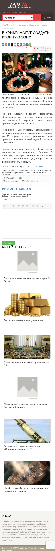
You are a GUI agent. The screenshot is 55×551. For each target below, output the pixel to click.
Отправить (8, 243)
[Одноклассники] (6, 44)
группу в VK (28, 170)
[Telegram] (24, 44)
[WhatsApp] (29, 44)
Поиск (48, 18)
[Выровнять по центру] (23, 206)
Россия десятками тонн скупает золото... (25, 320)
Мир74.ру (6, 25)
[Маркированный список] (33, 206)
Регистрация (24, 12)
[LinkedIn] (18, 44)
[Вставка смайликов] (42, 206)
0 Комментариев (13, 181)
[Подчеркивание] (13, 206)
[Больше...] (48, 206)
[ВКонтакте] (3, 44)
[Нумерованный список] (37, 206)
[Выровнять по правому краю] (27, 206)
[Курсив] (9, 206)
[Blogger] (15, 44)
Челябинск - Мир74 (25, 548)
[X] (12, 44)
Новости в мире (19, 25)
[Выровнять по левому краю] (19, 206)
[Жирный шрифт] (5, 206)
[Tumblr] (21, 44)
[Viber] (26, 44)
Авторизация (9, 12)
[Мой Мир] (9, 44)
